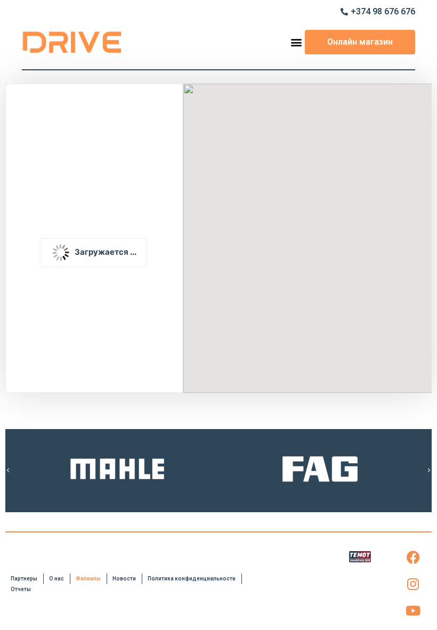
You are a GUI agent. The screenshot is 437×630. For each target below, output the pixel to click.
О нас (56, 578)
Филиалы (88, 578)
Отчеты (21, 589)
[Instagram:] (413, 584)
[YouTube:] (413, 610)
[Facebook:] (413, 557)
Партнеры (24, 578)
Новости (124, 578)
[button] (296, 42)
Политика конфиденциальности (192, 578)
